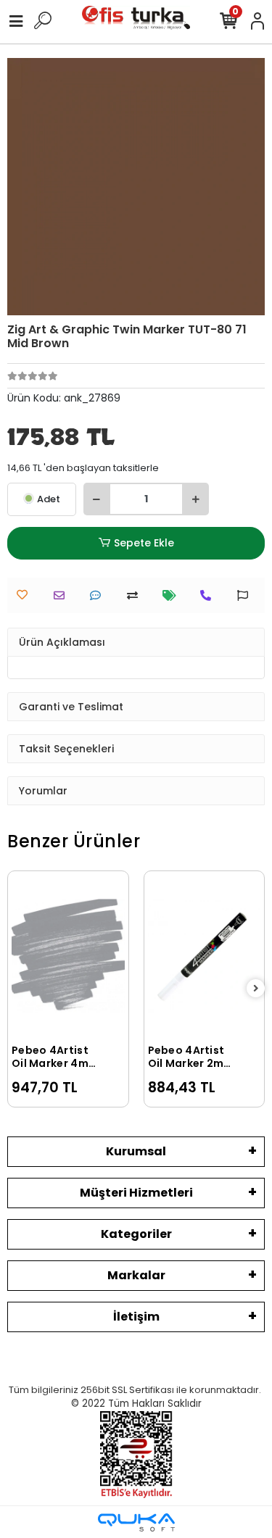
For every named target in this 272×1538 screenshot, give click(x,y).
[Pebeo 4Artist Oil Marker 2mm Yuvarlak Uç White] (204, 955)
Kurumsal (136, 1151)
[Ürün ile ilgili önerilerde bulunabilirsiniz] (246, 595)
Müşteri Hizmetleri (136, 1192)
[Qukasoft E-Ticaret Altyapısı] (136, 1522)
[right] (256, 989)
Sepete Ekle (144, 543)
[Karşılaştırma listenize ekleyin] (136, 595)
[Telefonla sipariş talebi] (209, 595)
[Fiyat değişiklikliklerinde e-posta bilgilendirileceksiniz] (173, 595)
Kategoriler (136, 1234)
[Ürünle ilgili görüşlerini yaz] (99, 595)
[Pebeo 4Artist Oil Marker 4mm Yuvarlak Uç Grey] (68, 955)
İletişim (136, 1316)
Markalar (136, 1275)
